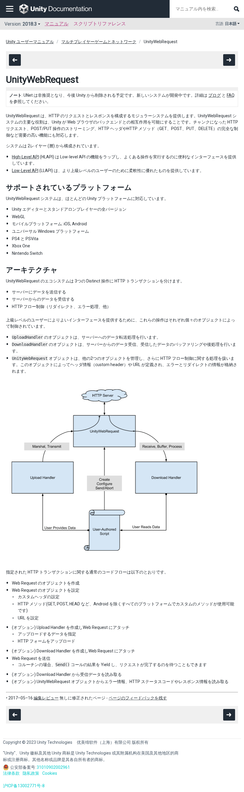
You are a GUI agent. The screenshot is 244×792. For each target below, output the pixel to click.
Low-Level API (25, 170)
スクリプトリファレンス (99, 23)
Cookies (49, 773)
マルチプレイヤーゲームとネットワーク (98, 41)
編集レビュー (46, 698)
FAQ (230, 95)
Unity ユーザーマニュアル (30, 41)
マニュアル (56, 23)
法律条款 (11, 773)
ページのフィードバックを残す (138, 698)
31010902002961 (53, 767)
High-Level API (25, 156)
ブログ (214, 95)
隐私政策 (31, 773)
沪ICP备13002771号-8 (24, 785)
